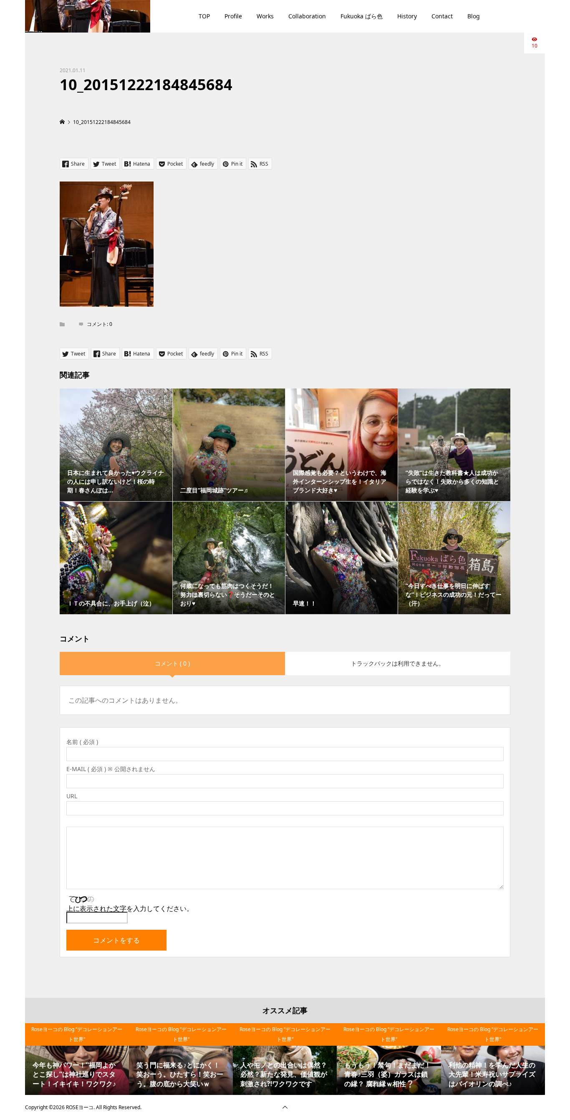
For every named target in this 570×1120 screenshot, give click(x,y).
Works (265, 16)
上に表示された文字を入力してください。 (129, 908)
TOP (204, 16)
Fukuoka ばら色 (361, 16)
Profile (233, 16)
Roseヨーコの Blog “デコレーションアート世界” (76, 1034)
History (407, 16)
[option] (77, 1059)
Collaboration (307, 16)
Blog (473, 16)
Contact (442, 16)
